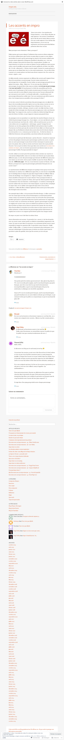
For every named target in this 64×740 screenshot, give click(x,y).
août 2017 (11, 619)
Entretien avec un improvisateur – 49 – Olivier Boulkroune (24, 442)
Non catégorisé (13, 488)
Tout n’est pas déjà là (14, 430)
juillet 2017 (11, 621)
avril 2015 (11, 679)
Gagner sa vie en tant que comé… (31, 531)
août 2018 (11, 593)
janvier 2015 (12, 686)
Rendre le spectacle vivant (16, 437)
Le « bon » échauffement (17, 257)
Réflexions (25, 249)
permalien (39, 249)
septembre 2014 (13, 695)
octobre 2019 (12, 572)
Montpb (16, 314)
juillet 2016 (11, 647)
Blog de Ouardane (13, 510)
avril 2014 (11, 707)
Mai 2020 (11, 565)
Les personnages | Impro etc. (23, 308)
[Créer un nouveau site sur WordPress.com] (32, 2)
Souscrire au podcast (14, 420)
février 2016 (12, 658)
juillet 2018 (11, 596)
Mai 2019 (11, 579)
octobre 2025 (12, 545)
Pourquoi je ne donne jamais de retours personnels (22, 433)
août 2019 (11, 575)
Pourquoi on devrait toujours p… (31, 516)
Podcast (11, 490)
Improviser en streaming (15, 461)
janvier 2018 (12, 610)
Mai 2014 (11, 705)
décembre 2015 (13, 663)
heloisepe (16, 521)
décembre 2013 (13, 716)
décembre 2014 (13, 688)
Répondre (53, 271)
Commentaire (48, 410)
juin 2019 (11, 577)
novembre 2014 (13, 691)
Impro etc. (13, 6)
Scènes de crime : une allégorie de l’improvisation (22, 451)
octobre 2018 (12, 589)
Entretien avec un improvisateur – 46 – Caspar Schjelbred (24, 468)
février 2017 (12, 630)
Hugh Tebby (23, 28)
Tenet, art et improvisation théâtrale (18, 456)
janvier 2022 (12, 549)
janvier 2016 (12, 661)
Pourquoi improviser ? (14, 470)
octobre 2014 (12, 693)
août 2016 (11, 644)
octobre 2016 (12, 640)
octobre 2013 (12, 721)
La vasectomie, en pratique (16, 435)
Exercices (11, 483)
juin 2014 (11, 702)
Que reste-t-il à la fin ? (14, 458)
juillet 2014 (11, 700)
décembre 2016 (13, 635)
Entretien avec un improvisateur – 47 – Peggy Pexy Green (24, 465)
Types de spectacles (14, 499)
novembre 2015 (13, 665)
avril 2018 (11, 603)
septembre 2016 (13, 642)
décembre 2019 (13, 570)
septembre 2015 (13, 670)
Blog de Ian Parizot (14, 508)
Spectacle (11, 497)
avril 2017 (11, 626)
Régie (10, 495)
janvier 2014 (12, 714)
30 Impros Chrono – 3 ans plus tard (18, 454)
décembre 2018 (13, 584)
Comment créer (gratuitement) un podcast (20, 440)
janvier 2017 (12, 633)
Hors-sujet (11, 485)
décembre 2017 (13, 612)
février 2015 (12, 684)
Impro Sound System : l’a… (30, 535)
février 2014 (12, 712)
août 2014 (11, 698)
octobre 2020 (12, 561)
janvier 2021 (12, 556)
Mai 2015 (11, 677)
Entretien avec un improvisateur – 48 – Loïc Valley (22, 444)
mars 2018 (11, 605)
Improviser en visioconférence (17, 463)
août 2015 (11, 672)
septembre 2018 (13, 591)
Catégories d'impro (14, 481)
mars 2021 (11, 552)
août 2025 (11, 547)
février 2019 (12, 582)
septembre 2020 (13, 563)
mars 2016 (11, 656)
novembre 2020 (13, 559)
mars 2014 (11, 709)
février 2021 (12, 554)
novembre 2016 (13, 637)
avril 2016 (11, 654)
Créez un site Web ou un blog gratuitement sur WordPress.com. (24, 729)
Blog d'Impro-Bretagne (15, 506)
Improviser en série (14, 447)
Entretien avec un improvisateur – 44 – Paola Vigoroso (23, 475)
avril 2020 (11, 568)
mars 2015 (11, 681)
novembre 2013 (13, 719)
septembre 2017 (13, 617)
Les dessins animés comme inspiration (19, 449)
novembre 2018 (13, 586)
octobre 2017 (12, 614)
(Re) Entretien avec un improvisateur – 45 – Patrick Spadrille (24, 472)
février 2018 (12, 607)
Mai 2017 (11, 623)
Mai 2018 (11, 600)
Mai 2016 (11, 651)
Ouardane (17, 271)
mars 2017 (11, 628)
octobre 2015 (12, 668)
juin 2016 (11, 649)
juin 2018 (11, 598)
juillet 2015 (11, 675)
